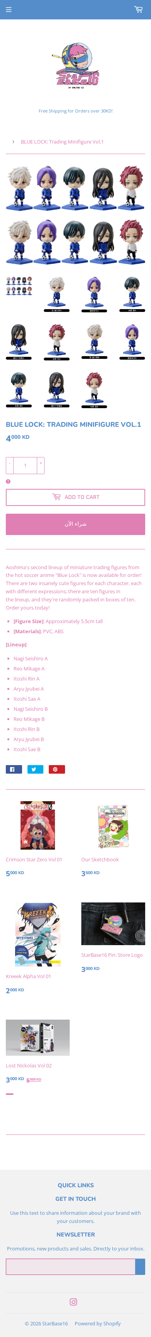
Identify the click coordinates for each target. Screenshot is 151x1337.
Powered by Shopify (98, 1323)
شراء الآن (76, 524)
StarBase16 (55, 1323)
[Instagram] (73, 1303)
